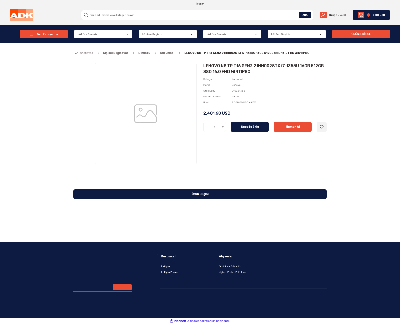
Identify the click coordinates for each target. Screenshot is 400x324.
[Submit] (122, 287)
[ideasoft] (178, 321)
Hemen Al (293, 127)
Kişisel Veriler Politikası (232, 272)
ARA (305, 15)
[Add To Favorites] (322, 127)
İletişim (165, 266)
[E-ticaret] (199, 321)
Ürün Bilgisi (200, 194)
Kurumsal (237, 79)
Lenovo (236, 84)
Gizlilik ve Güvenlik (230, 266)
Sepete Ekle (250, 127)
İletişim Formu (169, 272)
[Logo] (21, 14)
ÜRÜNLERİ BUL (361, 34)
